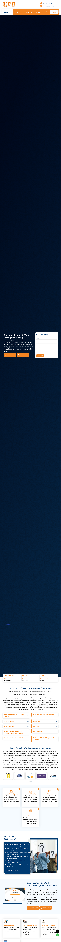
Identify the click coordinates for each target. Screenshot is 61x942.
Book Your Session (54, 11)
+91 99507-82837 (47, 3)
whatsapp (57, 935)
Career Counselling (29, 11)
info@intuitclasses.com (49, 6)
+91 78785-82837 (47, 2)
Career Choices (38, 11)
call (57, 931)
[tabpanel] (8, 775)
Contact (47, 11)
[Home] (9, 4)
